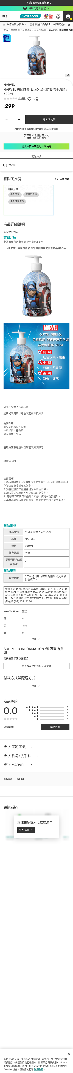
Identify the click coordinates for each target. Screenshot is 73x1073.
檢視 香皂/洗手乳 (18, 756)
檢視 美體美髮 (15, 747)
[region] (36, 1061)
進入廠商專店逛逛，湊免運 (36, 146)
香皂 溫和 (14, 194)
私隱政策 (38, 1069)
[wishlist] (29, 98)
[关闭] (69, 1054)
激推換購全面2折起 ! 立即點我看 (43, 24)
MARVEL (9, 84)
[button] (68, 16)
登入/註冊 (24, 829)
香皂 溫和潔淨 (17, 201)
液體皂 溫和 (31, 194)
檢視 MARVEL (15, 765)
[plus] (18, 119)
